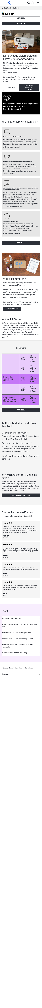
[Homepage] (9, 3)
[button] (21, 619)
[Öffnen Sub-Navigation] (3, 3)
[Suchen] (29, 3)
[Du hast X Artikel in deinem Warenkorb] (38, 3)
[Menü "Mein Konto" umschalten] (33, 3)
